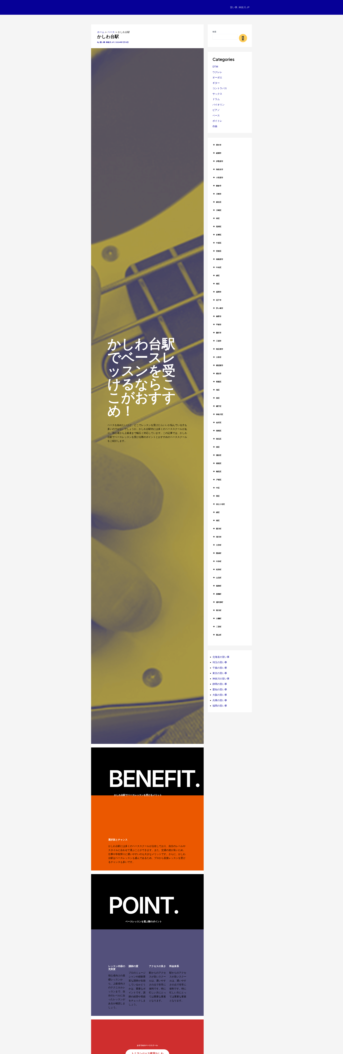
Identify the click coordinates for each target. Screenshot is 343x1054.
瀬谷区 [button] (218, 455)
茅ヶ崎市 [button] (219, 308)
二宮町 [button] (218, 627)
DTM (215, 66)
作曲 (214, 126)
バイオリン (218, 104)
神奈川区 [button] (219, 414)
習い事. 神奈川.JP (239, 7)
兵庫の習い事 (219, 700)
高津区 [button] (218, 226)
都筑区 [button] (218, 463)
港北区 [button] (218, 439)
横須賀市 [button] (219, 365)
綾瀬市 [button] (218, 153)
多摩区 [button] (218, 235)
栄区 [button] (218, 447)
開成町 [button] (218, 553)
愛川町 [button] (218, 529)
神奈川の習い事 (220, 678)
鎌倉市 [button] (218, 186)
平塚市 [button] (218, 324)
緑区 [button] (218, 275)
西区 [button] (218, 496)
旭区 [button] (218, 390)
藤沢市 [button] (218, 333)
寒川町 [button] (218, 610)
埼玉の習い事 (219, 662)
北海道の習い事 (220, 657)
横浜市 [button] (218, 373)
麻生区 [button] (218, 202)
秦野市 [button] (218, 316)
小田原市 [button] (219, 177)
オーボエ (217, 77)
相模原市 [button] (219, 259)
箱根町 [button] (218, 586)
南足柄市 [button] (219, 349)
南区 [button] (218, 284)
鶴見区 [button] (218, 471)
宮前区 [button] (218, 251)
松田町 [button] (218, 569)
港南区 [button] (218, 431)
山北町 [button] (218, 578)
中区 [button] (218, 488)
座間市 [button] (218, 292)
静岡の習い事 (219, 684)
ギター (216, 83)
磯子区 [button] (218, 406)
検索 (214, 32)
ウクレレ (217, 72)
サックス (217, 93)
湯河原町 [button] (219, 602)
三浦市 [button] (218, 341)
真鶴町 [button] (218, 594)
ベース (216, 115)
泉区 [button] (218, 398)
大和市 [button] (218, 357)
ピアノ (216, 110)
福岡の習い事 (219, 705)
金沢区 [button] (218, 422)
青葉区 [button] (218, 382)
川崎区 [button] (218, 210)
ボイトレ (217, 120)
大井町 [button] (218, 545)
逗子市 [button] (218, 300)
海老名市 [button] (219, 169)
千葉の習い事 (219, 667)
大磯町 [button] (218, 618)
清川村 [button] (218, 537)
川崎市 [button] (218, 194)
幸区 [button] (218, 218)
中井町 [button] (218, 561)
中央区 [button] (218, 267)
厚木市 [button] (218, 145)
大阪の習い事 (219, 694)
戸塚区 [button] (218, 480)
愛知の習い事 (219, 689)
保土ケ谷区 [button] (220, 504)
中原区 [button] (218, 243)
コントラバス (219, 88)
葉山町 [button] (218, 635)
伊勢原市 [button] (219, 161)
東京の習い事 (219, 673)
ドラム (216, 99)
